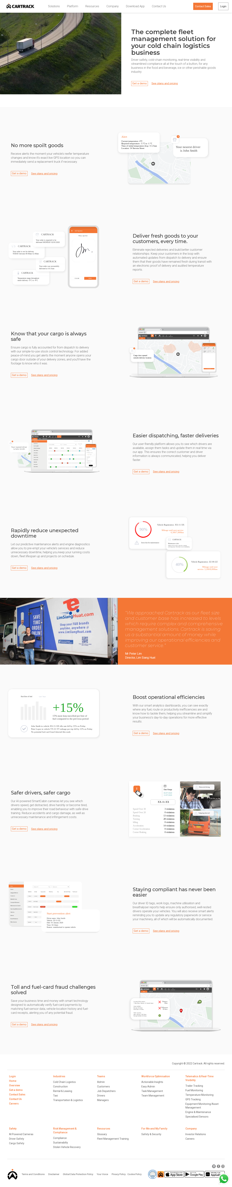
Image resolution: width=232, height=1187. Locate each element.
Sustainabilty (60, 1142)
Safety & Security (151, 1134)
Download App (135, 6)
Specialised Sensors (196, 1116)
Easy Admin (148, 1086)
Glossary (102, 1134)
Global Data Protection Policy (63, 1166)
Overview (14, 1085)
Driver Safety (16, 1138)
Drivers (101, 1095)
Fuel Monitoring (194, 1090)
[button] (53, 6)
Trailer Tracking (194, 1085)
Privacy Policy (119, 1174)
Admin (101, 1082)
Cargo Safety (16, 1143)
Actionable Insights (152, 1082)
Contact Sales (203, 6)
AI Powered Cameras (21, 1134)
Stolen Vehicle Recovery (67, 1147)
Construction (60, 1086)
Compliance (60, 1138)
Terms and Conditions (18, 1166)
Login (223, 6)
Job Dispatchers (106, 1091)
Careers (14, 1103)
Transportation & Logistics (68, 1100)
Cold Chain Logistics (64, 1082)
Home (12, 1080)
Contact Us (159, 6)
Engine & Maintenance (198, 1112)
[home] (20, 6)
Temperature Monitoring (199, 1094)
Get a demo (139, 83)
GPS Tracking (193, 1099)
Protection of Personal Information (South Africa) (107, 1166)
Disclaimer (39, 1166)
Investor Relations (195, 1134)
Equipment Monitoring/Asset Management (202, 1105)
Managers (103, 1100)
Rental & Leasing (62, 1091)
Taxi (55, 1095)
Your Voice (102, 1174)
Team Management (152, 1095)
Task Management (152, 1091)
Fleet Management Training (113, 1138)
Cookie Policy (134, 1174)
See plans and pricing (165, 83)
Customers (103, 1086)
